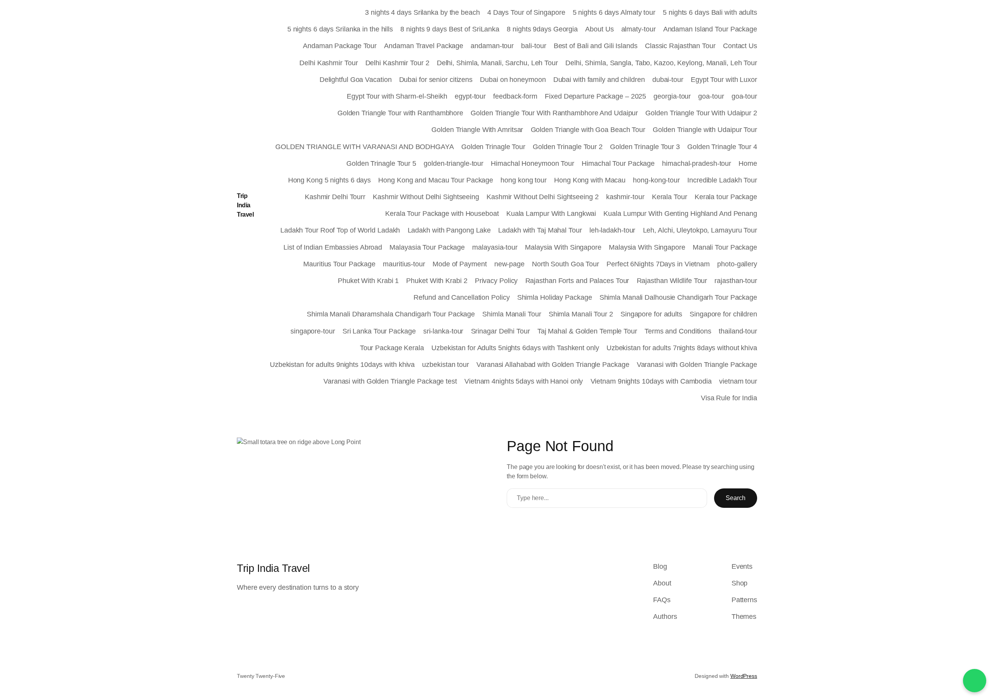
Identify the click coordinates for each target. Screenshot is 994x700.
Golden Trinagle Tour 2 (568, 147)
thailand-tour (738, 331)
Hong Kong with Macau (590, 180)
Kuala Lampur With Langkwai (551, 213)
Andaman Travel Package (423, 46)
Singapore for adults (651, 314)
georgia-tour (672, 96)
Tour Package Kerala (392, 348)
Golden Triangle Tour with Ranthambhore (400, 113)
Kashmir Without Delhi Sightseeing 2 (543, 197)
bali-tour (533, 46)
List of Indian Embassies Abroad (332, 247)
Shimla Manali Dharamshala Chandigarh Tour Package (391, 314)
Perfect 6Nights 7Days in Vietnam (658, 264)
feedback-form (515, 96)
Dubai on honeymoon (513, 79)
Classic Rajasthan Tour (680, 46)
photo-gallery (737, 264)
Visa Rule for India (729, 398)
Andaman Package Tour (340, 46)
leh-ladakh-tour (612, 230)
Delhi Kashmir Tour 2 (397, 63)
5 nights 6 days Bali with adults (710, 12)
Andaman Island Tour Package (710, 29)
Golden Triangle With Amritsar (477, 130)
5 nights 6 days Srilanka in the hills (340, 29)
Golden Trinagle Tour (493, 147)
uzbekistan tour (445, 364)
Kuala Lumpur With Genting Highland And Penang (680, 213)
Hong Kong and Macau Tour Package (435, 180)
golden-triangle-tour (453, 163)
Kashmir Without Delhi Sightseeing (426, 197)
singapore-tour (312, 331)
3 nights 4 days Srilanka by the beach (422, 12)
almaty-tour (638, 29)
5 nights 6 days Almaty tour (614, 12)
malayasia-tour (495, 247)
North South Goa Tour (565, 264)
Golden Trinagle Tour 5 (381, 163)
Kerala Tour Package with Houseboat (442, 213)
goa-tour (711, 96)
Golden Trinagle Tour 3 (645, 147)
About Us (599, 29)
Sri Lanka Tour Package (379, 331)
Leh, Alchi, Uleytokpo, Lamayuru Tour (700, 230)
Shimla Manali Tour (511, 314)
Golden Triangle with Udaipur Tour (705, 130)
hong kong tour (523, 180)
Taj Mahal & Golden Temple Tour (587, 331)
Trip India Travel (245, 205)
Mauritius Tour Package (339, 264)
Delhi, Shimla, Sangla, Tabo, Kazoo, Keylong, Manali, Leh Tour (661, 63)
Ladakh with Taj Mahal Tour (540, 230)
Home (748, 163)
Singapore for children (723, 314)
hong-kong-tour (656, 180)
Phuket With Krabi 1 (368, 281)
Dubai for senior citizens (436, 79)
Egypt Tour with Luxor (724, 79)
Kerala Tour (669, 197)
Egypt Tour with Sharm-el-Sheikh (397, 96)
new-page (509, 264)
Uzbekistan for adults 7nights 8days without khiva (681, 348)
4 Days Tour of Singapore (526, 12)
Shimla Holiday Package (554, 297)
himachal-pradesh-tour (696, 163)
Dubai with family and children (599, 79)
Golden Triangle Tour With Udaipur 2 (701, 113)
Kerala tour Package (726, 197)
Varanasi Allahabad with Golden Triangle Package (552, 364)
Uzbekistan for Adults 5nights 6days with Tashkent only (515, 348)
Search (736, 498)
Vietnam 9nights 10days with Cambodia (651, 381)
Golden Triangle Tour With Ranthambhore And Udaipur (554, 113)
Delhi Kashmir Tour (328, 63)
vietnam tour (738, 381)
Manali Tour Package (725, 247)
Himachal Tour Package (618, 163)
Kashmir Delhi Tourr (335, 197)
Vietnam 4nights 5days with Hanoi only (523, 381)
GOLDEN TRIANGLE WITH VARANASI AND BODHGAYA (364, 147)
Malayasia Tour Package (427, 247)
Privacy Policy (496, 281)
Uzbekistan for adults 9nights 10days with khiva (342, 364)
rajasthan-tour (735, 281)
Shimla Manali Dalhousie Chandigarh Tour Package (678, 297)
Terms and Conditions (678, 331)
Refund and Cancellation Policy (461, 297)
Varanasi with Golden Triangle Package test (390, 381)
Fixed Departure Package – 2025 (595, 96)
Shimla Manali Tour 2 (581, 314)
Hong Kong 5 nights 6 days (329, 180)
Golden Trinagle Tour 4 (722, 147)
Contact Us (740, 46)
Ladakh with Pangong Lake (449, 230)
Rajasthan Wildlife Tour (672, 281)
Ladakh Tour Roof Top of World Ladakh (340, 230)
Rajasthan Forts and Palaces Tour (577, 281)
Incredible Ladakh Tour (722, 180)
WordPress (743, 676)
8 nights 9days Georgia (542, 29)
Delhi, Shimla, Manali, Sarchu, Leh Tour (497, 63)
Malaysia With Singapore (563, 247)
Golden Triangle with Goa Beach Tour (588, 130)
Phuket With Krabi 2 (436, 281)
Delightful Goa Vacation (356, 79)
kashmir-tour (625, 197)
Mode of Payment (460, 264)
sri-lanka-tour (443, 331)
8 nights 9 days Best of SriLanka (449, 29)
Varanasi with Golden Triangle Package (697, 364)
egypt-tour (470, 96)
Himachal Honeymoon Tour (532, 163)
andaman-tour (492, 46)
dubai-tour (667, 79)
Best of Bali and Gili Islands (596, 46)
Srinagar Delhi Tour (500, 331)
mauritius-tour (404, 264)
